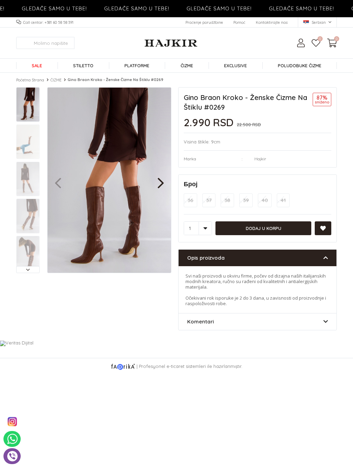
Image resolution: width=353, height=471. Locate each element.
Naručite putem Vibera (12, 456)
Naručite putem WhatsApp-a (12, 439)
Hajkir (260, 158)
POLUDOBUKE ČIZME (299, 65)
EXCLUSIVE (235, 65)
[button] (28, 269)
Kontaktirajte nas (272, 22)
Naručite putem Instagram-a (12, 422)
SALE (37, 65)
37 (209, 200)
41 (283, 200)
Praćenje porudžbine (204, 22)
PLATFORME (136, 65)
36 (190, 200)
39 (246, 200)
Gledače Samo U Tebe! (49, 8)
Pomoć (239, 22)
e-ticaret (175, 366)
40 (265, 200)
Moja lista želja (319, 40)
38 (227, 200)
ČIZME (187, 65)
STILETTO (83, 65)
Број (191, 184)
